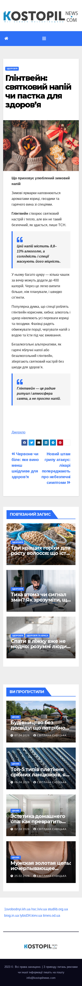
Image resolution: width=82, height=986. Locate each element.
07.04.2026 (22, 735)
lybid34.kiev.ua (31, 915)
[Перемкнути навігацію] (44, 39)
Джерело (18, 432)
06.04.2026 (22, 782)
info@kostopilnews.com (41, 977)
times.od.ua (51, 915)
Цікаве (16, 717)
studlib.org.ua (58, 909)
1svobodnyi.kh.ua (17, 909)
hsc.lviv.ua (39, 909)
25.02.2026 (22, 876)
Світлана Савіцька (51, 735)
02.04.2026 (22, 829)
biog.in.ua (11, 915)
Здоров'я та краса (37, 635)
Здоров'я (12, 68)
